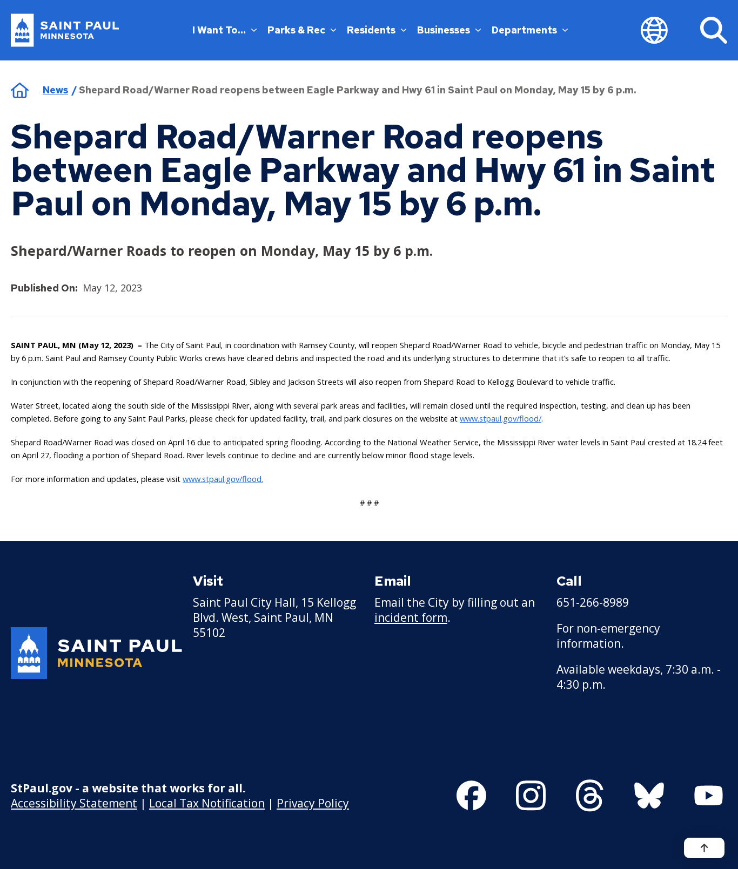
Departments (524, 30)
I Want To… (219, 30)
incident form (410, 617)
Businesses (443, 30)
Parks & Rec (296, 30)
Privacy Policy (313, 803)
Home (20, 90)
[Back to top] (704, 848)
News (55, 90)
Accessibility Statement (74, 803)
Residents (371, 30)
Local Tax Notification (207, 803)
